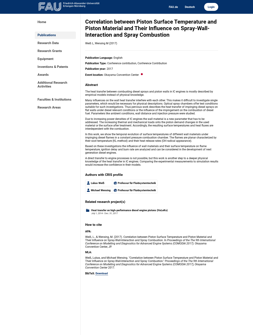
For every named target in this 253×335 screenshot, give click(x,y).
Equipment (45, 59)
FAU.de (173, 7)
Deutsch (190, 7)
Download (102, 273)
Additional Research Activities (52, 84)
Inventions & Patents (53, 67)
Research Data (48, 43)
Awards (43, 75)
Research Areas (49, 107)
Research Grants (50, 51)
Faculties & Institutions (54, 99)
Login (211, 7)
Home (42, 22)
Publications (47, 35)
